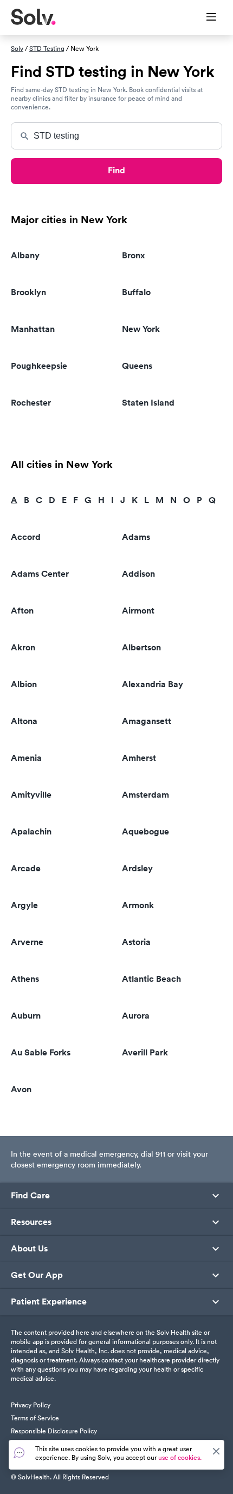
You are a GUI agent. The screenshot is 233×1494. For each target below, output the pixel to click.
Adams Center (40, 573)
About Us (29, 1248)
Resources (31, 1222)
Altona (24, 721)
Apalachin (31, 831)
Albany (25, 255)
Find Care (30, 1195)
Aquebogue (145, 831)
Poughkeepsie (39, 365)
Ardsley (137, 868)
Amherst (139, 758)
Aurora (136, 1015)
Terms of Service (35, 1418)
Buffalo (136, 292)
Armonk (138, 905)
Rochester (31, 402)
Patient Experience (49, 1301)
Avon (21, 1089)
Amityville (31, 794)
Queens (137, 365)
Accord (26, 537)
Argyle (24, 905)
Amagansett (146, 721)
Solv (17, 48)
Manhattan (33, 329)
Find (116, 170)
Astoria (136, 942)
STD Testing (46, 48)
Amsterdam (145, 794)
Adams (136, 537)
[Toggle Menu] (204, 18)
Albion (24, 684)
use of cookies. (180, 1457)
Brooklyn (28, 292)
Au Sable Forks (40, 1052)
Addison (138, 573)
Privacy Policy (30, 1405)
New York (141, 329)
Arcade (26, 868)
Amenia (26, 758)
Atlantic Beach (151, 978)
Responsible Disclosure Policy (54, 1431)
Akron (23, 647)
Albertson (141, 647)
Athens (25, 978)
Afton (22, 610)
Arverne (27, 942)
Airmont (138, 610)
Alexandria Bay (152, 684)
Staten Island (148, 402)
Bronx (133, 255)
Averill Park (145, 1052)
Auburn (26, 1015)
